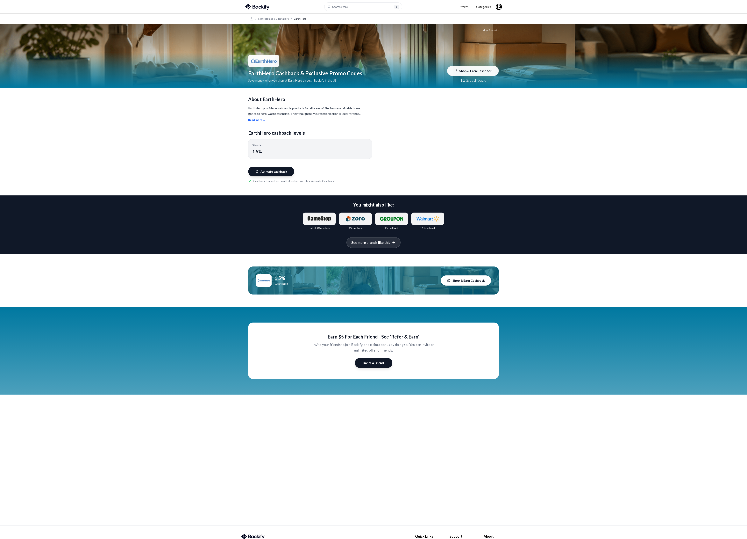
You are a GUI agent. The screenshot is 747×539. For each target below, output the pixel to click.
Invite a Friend (373, 363)
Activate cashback (273, 171)
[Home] (251, 18)
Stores (464, 7)
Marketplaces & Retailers (273, 18)
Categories (483, 7)
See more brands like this (370, 242)
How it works (491, 30)
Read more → (257, 119)
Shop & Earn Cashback (475, 71)
